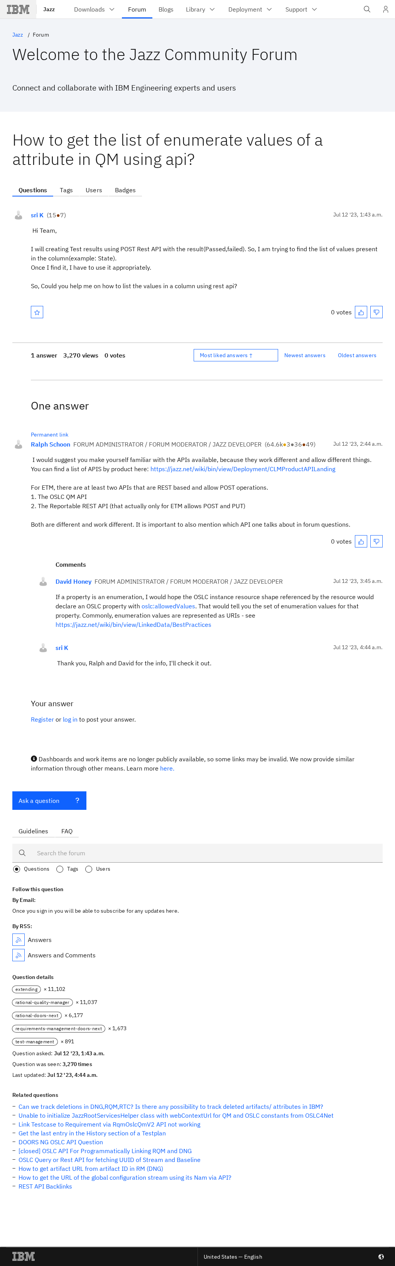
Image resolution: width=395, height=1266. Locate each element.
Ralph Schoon (50, 444)
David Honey (73, 581)
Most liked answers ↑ (226, 355)
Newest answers (305, 355)
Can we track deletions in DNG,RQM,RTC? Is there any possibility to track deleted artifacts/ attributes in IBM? (171, 1106)
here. (167, 768)
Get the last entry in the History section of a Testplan (92, 1133)
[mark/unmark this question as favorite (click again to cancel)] (37, 312)
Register (42, 719)
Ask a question (39, 800)
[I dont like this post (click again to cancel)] (376, 312)
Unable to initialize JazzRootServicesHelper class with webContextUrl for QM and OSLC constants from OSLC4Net (176, 1115)
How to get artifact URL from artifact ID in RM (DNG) (91, 1168)
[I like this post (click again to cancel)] (361, 312)
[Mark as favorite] (37, 312)
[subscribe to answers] (18, 940)
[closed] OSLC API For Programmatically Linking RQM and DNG (105, 1151)
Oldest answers (357, 355)
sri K (37, 215)
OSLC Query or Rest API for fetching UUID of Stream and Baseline (110, 1160)
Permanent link (49, 434)
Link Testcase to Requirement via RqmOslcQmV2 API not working (109, 1124)
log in (70, 719)
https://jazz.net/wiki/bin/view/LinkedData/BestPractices (133, 624)
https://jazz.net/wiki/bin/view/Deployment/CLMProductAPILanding (242, 469)
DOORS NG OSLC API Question (61, 1142)
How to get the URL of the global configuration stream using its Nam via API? (125, 1177)
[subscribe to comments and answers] (18, 955)
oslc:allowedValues (168, 606)
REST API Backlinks (45, 1186)
